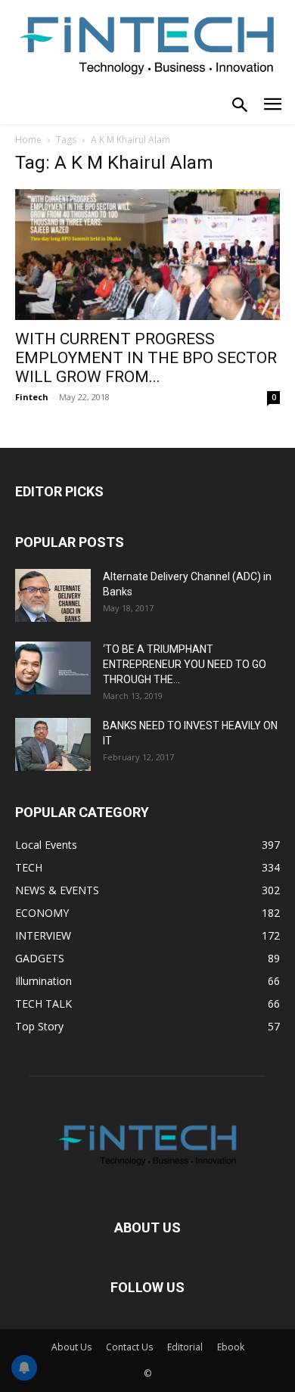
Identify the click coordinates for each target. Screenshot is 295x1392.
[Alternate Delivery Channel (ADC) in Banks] (53, 595)
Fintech (31, 396)
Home (28, 139)
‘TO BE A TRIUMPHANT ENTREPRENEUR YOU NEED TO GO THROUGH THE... (184, 664)
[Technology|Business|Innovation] (147, 44)
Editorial (185, 1347)
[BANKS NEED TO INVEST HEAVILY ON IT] (53, 744)
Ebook (230, 1347)
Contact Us (129, 1347)
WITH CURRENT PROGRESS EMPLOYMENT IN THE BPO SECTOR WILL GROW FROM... (146, 358)
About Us (71, 1347)
